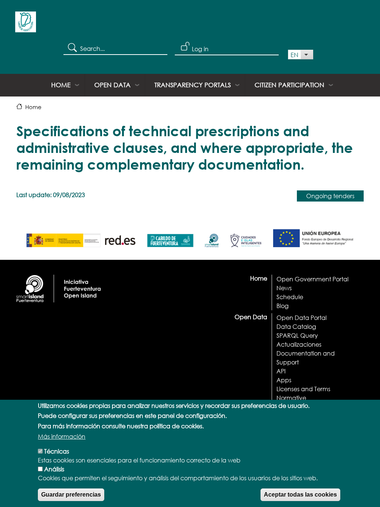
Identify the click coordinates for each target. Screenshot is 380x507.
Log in (200, 49)
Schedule (289, 297)
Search (71, 47)
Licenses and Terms (303, 389)
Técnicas (56, 451)
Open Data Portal (301, 317)
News (284, 288)
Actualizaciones (298, 344)
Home (61, 85)
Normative (291, 398)
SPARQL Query (297, 335)
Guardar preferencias (71, 494)
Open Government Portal (312, 279)
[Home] (25, 24)
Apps (283, 380)
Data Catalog (296, 326)
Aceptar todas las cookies (300, 494)
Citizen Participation (289, 85)
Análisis (54, 469)
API (281, 371)
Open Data (112, 85)
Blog (282, 306)
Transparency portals (192, 85)
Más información (61, 436)
